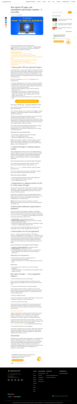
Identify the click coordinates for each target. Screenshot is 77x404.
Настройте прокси (18, 167)
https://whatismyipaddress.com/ (18, 323)
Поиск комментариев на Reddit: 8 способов (65, 28)
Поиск (70, 12)
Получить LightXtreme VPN (18, 360)
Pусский (73, 1)
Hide (20, 52)
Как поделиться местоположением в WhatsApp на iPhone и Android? (65, 24)
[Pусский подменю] (75, 1)
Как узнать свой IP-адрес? (17, 310)
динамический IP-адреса (16, 215)
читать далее (68, 31)
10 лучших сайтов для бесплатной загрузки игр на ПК (65, 20)
